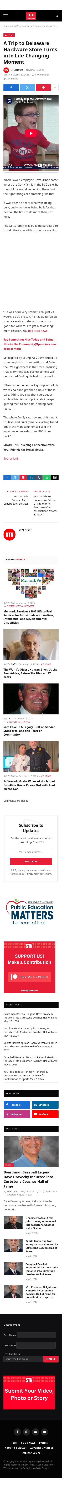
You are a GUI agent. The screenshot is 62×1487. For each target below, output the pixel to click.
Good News (16, 26)
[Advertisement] (31, 271)
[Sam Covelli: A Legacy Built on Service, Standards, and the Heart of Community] (31, 698)
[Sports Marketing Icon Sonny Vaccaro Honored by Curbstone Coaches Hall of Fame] (13, 1245)
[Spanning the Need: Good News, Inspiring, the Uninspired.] (31, 15)
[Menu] (5, 16)
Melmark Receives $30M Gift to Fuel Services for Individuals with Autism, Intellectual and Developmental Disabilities (28, 617)
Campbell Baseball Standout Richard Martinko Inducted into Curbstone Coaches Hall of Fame (42, 1269)
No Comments (42, 74)
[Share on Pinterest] (43, 87)
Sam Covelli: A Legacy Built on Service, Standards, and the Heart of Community (29, 730)
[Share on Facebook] (11, 87)
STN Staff (18, 69)
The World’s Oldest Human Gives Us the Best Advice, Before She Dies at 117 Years (30, 673)
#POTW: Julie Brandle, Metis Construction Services (15, 500)
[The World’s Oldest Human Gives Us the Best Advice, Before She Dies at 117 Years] (31, 644)
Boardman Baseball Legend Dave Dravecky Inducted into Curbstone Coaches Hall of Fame (28, 1179)
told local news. (38, 331)
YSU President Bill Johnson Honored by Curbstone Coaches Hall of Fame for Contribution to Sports (26, 1075)
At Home (9, 35)
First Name (9, 1335)
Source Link (11, 458)
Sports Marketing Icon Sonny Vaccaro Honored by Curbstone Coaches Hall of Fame (42, 1246)
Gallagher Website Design (36, 1468)
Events (43, 1442)
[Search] (57, 16)
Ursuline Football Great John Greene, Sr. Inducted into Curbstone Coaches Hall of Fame (41, 1223)
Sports (8, 1165)
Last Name (9, 1345)
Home (6, 26)
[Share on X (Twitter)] (27, 87)
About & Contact (16, 1447)
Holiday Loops (31, 1452)
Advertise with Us (42, 1447)
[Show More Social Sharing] (55, 87)
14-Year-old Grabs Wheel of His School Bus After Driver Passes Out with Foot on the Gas (29, 785)
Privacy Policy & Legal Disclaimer (37, 1464)
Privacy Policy (32, 873)
